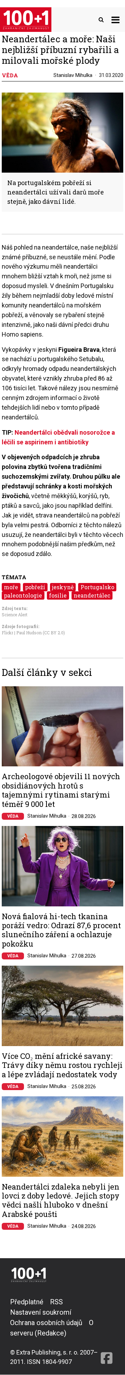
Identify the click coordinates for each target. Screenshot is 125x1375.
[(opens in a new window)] (106, 1331)
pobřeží (35, 587)
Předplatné (26, 1302)
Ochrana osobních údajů (46, 1323)
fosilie (58, 595)
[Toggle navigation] (115, 19)
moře (11, 587)
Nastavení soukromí (40, 1312)
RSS (56, 1302)
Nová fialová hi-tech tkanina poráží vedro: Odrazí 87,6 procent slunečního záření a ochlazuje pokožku (61, 930)
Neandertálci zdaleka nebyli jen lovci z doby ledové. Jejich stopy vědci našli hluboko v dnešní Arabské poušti (60, 1200)
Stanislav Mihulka (72, 75)
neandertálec (92, 595)
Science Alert (14, 614)
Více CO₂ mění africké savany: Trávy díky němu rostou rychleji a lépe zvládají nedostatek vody (62, 1065)
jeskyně (63, 587)
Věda (12, 816)
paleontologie (23, 595)
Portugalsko (97, 587)
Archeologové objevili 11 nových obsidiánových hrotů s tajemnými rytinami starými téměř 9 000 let (61, 790)
